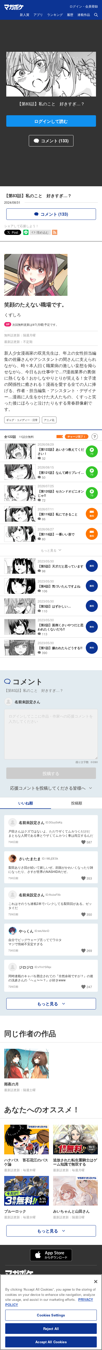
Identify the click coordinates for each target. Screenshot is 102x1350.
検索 (96, 15)
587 (89, 842)
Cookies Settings (51, 1315)
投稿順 (76, 802)
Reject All (51, 1328)
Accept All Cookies (50, 1341)
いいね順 (25, 802)
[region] (51, 1312)
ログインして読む (51, 121)
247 (89, 987)
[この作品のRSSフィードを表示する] (54, 232)
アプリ (38, 15)
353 (89, 878)
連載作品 (83, 15)
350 (89, 914)
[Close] (95, 1281)
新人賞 (24, 15)
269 (89, 950)
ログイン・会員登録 (84, 6)
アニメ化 (49, 420)
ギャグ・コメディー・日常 (22, 420)
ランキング (55, 15)
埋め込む (42, 232)
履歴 (70, 15)
